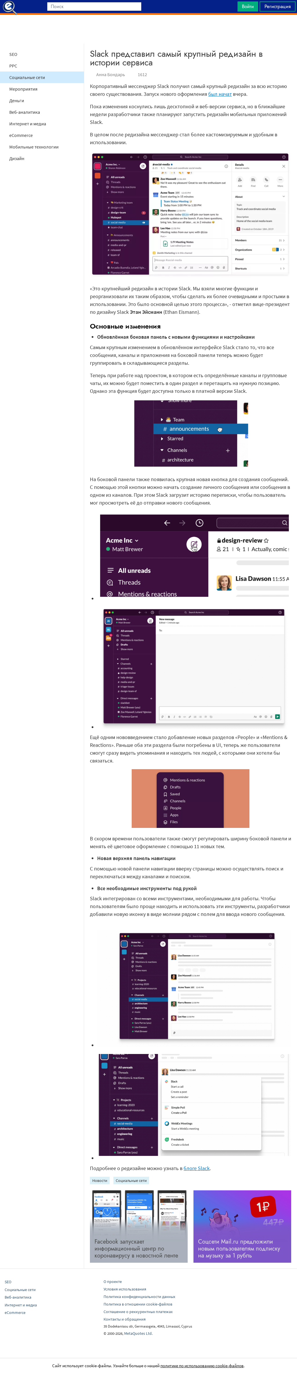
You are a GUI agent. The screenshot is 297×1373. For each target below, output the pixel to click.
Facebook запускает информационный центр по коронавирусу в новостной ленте (136, 1249)
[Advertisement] (148, 29)
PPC (13, 66)
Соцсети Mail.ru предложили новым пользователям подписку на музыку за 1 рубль (239, 1249)
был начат (220, 94)
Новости (99, 1180)
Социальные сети (27, 77)
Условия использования (125, 1289)
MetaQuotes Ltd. (138, 1333)
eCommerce (21, 135)
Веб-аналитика (24, 112)
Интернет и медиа (27, 124)
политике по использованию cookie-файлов (202, 1365)
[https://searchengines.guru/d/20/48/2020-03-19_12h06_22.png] (194, 1158)
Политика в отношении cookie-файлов (138, 1304)
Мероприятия (23, 89)
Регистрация (278, 6)
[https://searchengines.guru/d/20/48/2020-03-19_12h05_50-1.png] (194, 1045)
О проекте (113, 1281)
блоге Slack (197, 1168)
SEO (13, 54)
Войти (248, 6)
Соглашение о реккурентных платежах (138, 1311)
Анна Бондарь (110, 74)
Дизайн (16, 158)
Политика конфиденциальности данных (139, 1296)
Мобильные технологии (34, 147)
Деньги (16, 100)
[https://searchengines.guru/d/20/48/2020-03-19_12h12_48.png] (194, 727)
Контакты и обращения (125, 1319)
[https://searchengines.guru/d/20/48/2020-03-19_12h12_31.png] (194, 598)
